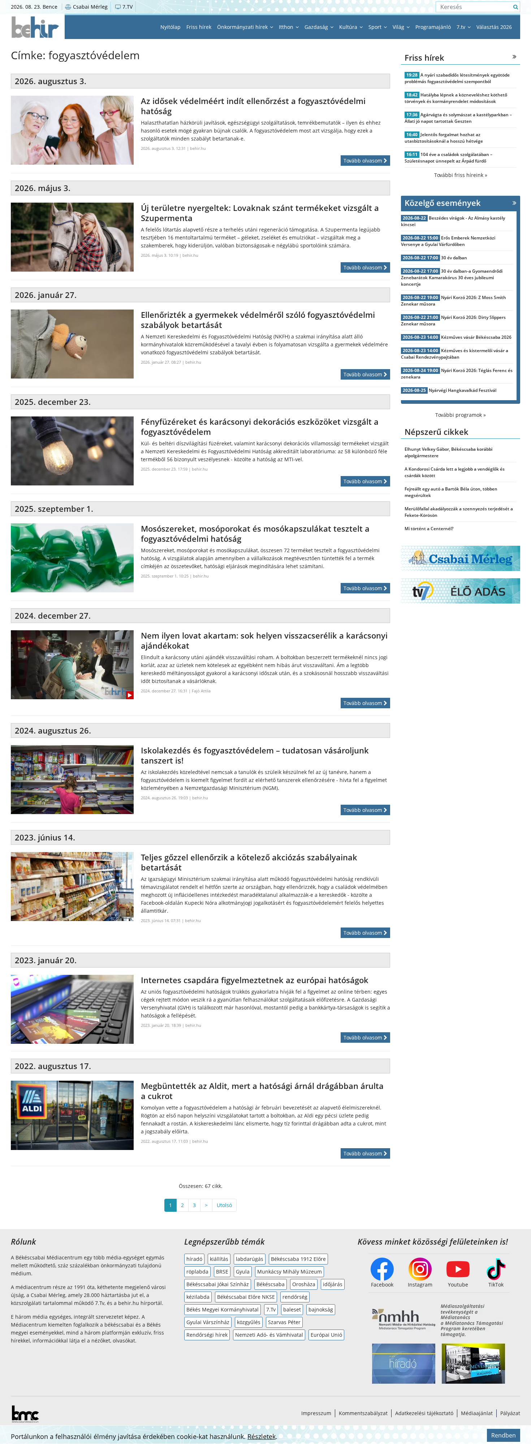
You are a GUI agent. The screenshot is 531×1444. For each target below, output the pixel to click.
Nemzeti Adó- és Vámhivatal (269, 1334)
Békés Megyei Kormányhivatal (222, 1309)
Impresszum (316, 1413)
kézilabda (198, 1296)
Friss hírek (198, 26)
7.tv (462, 26)
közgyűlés (248, 1322)
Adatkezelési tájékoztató (424, 1413)
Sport (375, 26)
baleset (292, 1309)
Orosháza (303, 1284)
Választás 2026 (494, 26)
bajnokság (320, 1309)
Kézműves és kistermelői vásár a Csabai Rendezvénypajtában (454, 353)
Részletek (261, 1436)
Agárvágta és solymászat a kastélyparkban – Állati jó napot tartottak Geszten (458, 118)
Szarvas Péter (284, 1322)
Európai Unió (326, 1334)
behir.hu (198, 148)
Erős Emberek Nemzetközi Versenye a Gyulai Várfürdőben (448, 241)
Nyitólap (170, 26)
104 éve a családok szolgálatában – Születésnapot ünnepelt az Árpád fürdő (448, 157)
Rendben (503, 1435)
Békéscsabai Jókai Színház (217, 1284)
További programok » (460, 414)
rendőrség (294, 1296)
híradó (194, 1258)
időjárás (332, 1284)
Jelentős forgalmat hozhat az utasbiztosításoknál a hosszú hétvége (444, 137)
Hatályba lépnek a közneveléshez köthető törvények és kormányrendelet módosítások (456, 98)
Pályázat (510, 1413)
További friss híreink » (460, 175)
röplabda (197, 1271)
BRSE (222, 1271)
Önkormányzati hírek (243, 26)
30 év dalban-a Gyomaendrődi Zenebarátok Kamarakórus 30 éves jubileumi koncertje (451, 277)
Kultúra (349, 26)
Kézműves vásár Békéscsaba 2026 (476, 337)
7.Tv (271, 1309)
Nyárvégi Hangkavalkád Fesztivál (462, 390)
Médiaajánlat (477, 1413)
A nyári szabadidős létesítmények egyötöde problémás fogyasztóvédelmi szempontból (457, 78)
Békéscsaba (270, 1284)
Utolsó (224, 1205)
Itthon (287, 26)
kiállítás (219, 1258)
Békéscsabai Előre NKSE (246, 1296)
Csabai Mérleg (90, 6)
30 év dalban (454, 258)
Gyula (243, 1271)
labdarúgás (249, 1258)
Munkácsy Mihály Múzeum (289, 1271)
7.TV (127, 6)
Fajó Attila (201, 690)
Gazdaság (317, 26)
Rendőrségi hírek (207, 1334)
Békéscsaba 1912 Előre (298, 1258)
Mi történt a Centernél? (429, 529)
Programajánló (433, 26)
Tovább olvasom (364, 160)
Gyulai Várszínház (207, 1322)
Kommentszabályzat (363, 1413)
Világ (399, 26)
